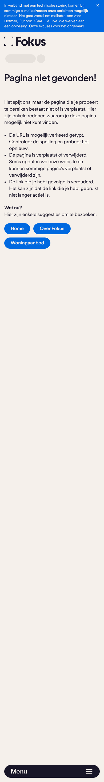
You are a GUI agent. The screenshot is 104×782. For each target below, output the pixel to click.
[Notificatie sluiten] (97, 5)
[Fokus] (25, 41)
